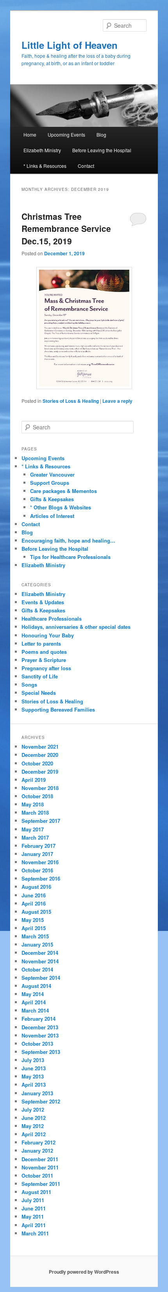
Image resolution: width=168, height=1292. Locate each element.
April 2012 (33, 1134)
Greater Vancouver (52, 474)
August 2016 (36, 886)
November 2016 (40, 862)
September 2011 (40, 1183)
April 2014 (33, 1002)
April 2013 (33, 1084)
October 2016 (37, 870)
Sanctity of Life (39, 676)
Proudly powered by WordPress (84, 1271)
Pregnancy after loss (46, 668)
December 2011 (39, 1159)
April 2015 (33, 928)
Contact (86, 165)
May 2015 (32, 920)
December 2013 (39, 1027)
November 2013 (40, 1035)
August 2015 (36, 911)
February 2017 (38, 845)
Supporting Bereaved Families (58, 709)
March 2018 (35, 812)
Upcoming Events (66, 134)
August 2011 (36, 1192)
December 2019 (39, 771)
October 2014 (37, 969)
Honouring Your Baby (47, 635)
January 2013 (37, 1093)
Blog (101, 134)
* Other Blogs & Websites (60, 507)
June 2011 (33, 1208)
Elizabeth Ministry (42, 150)
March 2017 (35, 837)
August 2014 (36, 985)
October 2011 (37, 1175)
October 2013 (37, 1043)
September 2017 (40, 820)
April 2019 (33, 779)
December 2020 (39, 754)
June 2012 (33, 1117)
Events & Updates (42, 602)
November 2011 (40, 1167)
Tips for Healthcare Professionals (70, 557)
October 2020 (37, 763)
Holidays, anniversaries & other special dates (75, 626)
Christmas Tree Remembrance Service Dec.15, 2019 (66, 228)
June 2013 (33, 1068)
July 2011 (32, 1200)
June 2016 (33, 895)
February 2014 (38, 1018)
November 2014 (40, 961)
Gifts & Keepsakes (52, 499)
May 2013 (32, 1076)
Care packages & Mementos (63, 491)
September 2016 (40, 878)
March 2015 (35, 936)
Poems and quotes (44, 651)
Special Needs (38, 692)
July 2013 (32, 1060)
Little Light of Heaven (69, 45)
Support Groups (49, 482)
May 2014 (32, 994)
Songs (29, 684)
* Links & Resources (44, 165)
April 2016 (33, 903)
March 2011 (35, 1233)
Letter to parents (41, 643)
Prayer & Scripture (43, 660)
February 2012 (38, 1142)
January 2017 (37, 854)
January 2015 (37, 944)
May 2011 (32, 1216)
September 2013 (40, 1051)
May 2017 (32, 829)
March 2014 (35, 1010)
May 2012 (32, 1126)
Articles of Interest (52, 516)
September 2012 (40, 1101)
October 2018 (37, 796)
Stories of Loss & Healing (71, 400)
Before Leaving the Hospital (101, 150)
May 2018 (32, 804)
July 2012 (32, 1109)
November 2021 (40, 746)
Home (29, 134)
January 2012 (37, 1150)
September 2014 (40, 977)
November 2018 (40, 788)
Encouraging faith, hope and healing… (68, 540)
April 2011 (33, 1225)
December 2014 (39, 952)
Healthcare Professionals (51, 618)
